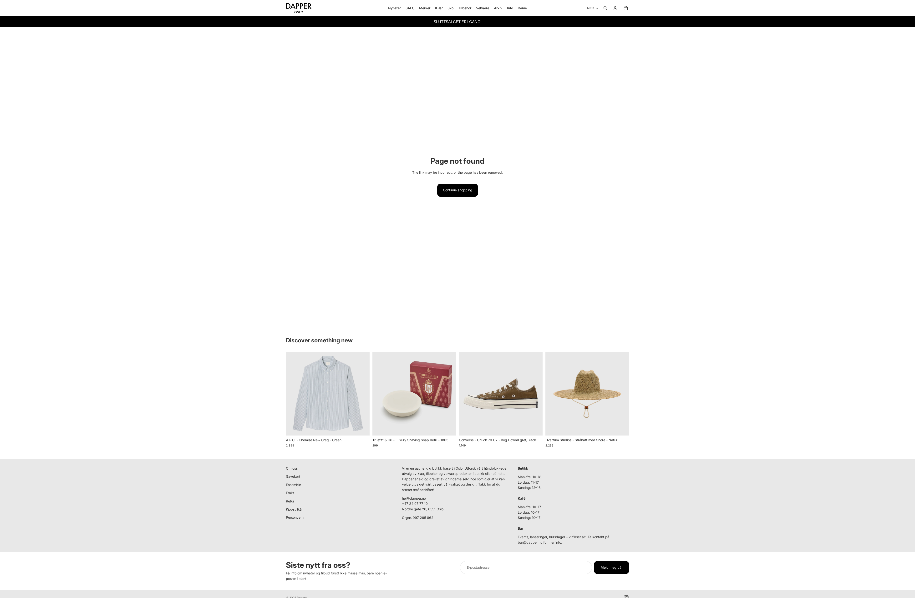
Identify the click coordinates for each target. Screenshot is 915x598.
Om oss (292, 468)
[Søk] (605, 8)
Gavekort (293, 477)
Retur (290, 501)
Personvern (295, 518)
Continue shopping (457, 190)
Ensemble (293, 485)
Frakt (290, 493)
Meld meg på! (611, 567)
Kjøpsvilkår (294, 509)
